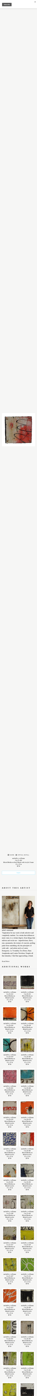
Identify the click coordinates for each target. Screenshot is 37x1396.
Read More (5, 961)
